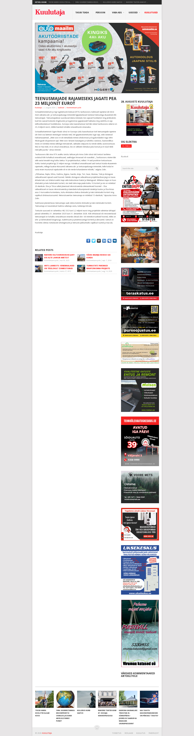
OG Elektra (126, 146)
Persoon (100, 12)
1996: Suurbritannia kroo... (87, 2)
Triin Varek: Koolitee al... (59, 2)
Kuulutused (151, 12)
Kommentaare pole (74, 108)
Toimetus (116, 733)
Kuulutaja (38, 108)
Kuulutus (140, 733)
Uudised (133, 12)
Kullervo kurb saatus (112, 2)
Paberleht (154, 733)
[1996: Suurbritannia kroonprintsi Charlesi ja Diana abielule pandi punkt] (65, 699)
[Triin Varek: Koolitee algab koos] (44, 699)
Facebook (124, 156)
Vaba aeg (117, 12)
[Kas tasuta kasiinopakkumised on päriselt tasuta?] (149, 699)
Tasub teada (82, 12)
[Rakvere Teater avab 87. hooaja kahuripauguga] (107, 699)
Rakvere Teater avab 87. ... (137, 2)
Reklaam (129, 733)
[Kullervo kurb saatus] (86, 699)
